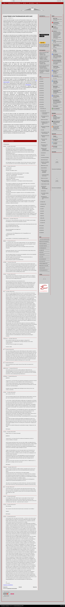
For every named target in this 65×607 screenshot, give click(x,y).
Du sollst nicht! (43, 152)
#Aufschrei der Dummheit (43, 241)
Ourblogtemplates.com (18, 605)
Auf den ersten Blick (42, 243)
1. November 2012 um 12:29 (11, 274)
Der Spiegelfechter (56, 100)
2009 (41, 230)
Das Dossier (55, 146)
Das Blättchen (55, 139)
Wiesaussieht (55, 86)
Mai (41, 213)
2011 (41, 225)
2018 (41, 92)
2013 (41, 104)
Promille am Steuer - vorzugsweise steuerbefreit (44, 171)
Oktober (42, 201)
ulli (3, 349)
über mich (24, 3)
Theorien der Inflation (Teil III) (57, 19)
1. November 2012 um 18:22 (11, 392)
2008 (41, 232)
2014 (41, 102)
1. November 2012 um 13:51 (9, 362)
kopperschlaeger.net (56, 121)
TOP (64, 605)
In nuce (40, 256)
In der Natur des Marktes (45, 157)
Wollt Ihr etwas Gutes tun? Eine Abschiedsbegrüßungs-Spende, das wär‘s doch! (57, 102)
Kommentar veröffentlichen (8, 584)
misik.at (54, 40)
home (5, 3)
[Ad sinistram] (39, 31)
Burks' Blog (55, 18)
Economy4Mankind (56, 108)
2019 (41, 90)
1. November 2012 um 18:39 (11, 431)
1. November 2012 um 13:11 (12, 338)
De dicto (40, 252)
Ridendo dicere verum (44, 165)
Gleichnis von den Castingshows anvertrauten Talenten (45, 149)
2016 (41, 97)
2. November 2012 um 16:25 (11, 496)
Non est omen (41, 261)
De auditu (40, 250)
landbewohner (5, 368)
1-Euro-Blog (55, 81)
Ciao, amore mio (55, 72)
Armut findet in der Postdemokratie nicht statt (17, 16)
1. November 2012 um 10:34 (11, 166)
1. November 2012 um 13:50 (9, 349)
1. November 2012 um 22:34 (12, 467)
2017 (41, 95)
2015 (41, 99)
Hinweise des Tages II (56, 23)
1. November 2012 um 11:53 (11, 241)
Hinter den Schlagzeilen (57, 60)
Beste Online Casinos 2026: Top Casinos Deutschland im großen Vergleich (57, 62)
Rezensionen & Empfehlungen (56, 187)
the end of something (56, 96)
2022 (41, 83)
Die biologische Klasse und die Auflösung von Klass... (45, 123)
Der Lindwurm (55, 54)
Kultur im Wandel (55, 27)
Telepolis (54, 136)
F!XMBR (54, 115)
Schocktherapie (28, 84)
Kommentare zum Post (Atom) (12, 588)
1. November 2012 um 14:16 (13, 368)
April (42, 215)
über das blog (31, 3)
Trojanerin (5, 467)
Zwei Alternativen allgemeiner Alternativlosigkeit (44, 187)
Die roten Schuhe (56, 126)
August (42, 206)
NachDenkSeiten (56, 22)
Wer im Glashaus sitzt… (56, 87)
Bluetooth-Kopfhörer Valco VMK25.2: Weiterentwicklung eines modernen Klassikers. (57, 56)
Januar (42, 222)
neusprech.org (55, 66)
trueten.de (55, 31)
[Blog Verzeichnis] (6, 592)
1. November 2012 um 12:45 (10, 291)
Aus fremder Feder (42, 245)
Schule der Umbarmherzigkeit (57, 41)
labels (37, 3)
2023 (41, 81)
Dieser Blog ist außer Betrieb (57, 92)
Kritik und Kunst (56, 95)
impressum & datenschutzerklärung (14, 3)
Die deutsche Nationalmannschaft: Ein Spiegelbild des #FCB (56, 117)
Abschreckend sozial (44, 159)
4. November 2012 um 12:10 (11, 516)
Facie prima (43, 155)
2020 (41, 88)
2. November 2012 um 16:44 (11, 504)
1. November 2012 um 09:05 (11, 146)
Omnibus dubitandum (42, 263)
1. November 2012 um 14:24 (12, 376)
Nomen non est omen (44, 119)
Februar (42, 220)
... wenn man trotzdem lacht (43, 239)
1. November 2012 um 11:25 (13, 218)
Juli (41, 208)
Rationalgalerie (55, 106)
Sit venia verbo (43, 142)
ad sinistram (5, 376)
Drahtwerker (5, 338)
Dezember (42, 108)
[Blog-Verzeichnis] (11, 594)
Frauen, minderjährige (56, 67)
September (43, 204)
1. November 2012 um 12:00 (11, 262)
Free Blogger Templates (5, 605)
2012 (41, 106)
